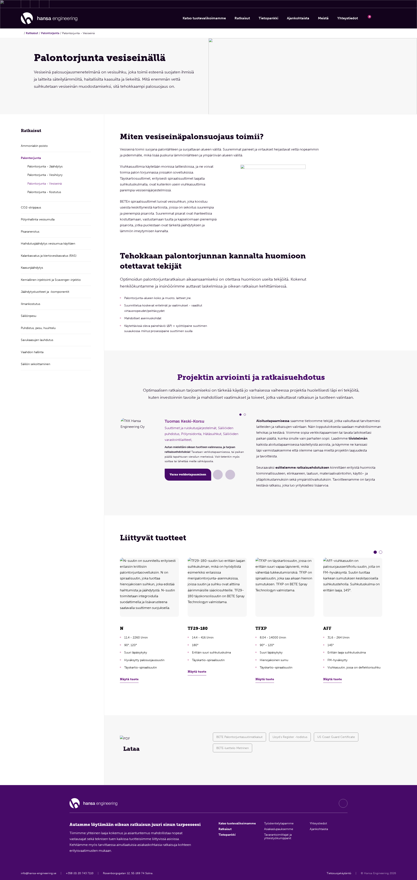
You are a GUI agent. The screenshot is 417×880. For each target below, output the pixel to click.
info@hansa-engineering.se (38, 873)
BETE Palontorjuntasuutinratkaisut (239, 737)
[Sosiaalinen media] (343, 803)
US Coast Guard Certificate (336, 737)
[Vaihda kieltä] (390, 18)
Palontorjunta (50, 33)
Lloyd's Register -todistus (290, 737)
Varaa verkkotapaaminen (188, 474)
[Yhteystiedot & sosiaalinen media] (25, 4)
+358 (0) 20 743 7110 (79, 873)
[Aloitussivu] (49, 18)
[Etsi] (379, 18)
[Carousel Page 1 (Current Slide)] (240, 415)
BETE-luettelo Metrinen (232, 748)
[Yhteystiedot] (218, 475)
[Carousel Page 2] (245, 415)
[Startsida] (22, 33)
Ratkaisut (32, 33)
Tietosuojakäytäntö (339, 873)
